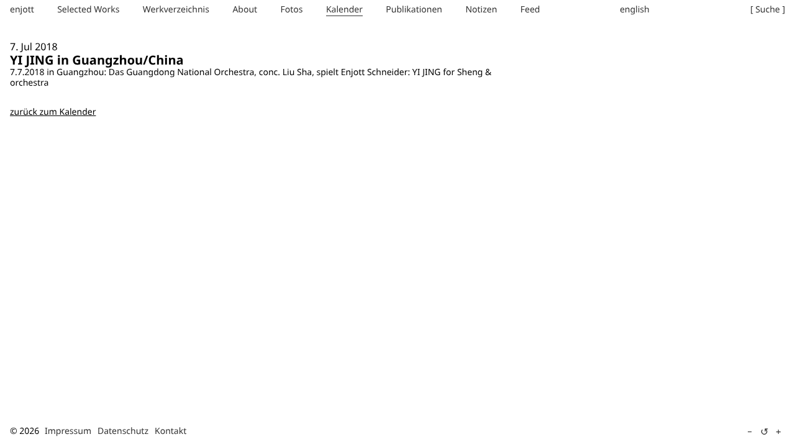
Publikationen (414, 10)
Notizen (481, 10)
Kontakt (170, 431)
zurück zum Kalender (53, 112)
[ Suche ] (767, 10)
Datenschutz (123, 431)
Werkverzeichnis (176, 10)
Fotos (292, 10)
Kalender (344, 10)
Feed (530, 10)
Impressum (68, 431)
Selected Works (88, 10)
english (635, 10)
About (244, 10)
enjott (22, 10)
